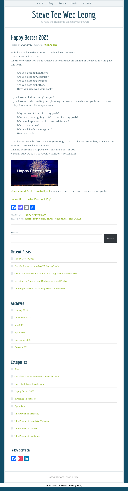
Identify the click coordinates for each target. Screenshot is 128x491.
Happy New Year (43, 218)
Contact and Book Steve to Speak (30, 190)
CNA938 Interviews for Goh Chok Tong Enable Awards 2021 (46, 273)
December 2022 (23, 317)
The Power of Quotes (26, 428)
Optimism (20, 406)
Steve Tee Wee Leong (64, 14)
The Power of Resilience (27, 436)
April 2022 (20, 332)
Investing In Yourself (25, 398)
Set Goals (75, 218)
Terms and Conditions (56, 485)
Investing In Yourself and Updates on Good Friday (41, 281)
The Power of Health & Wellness (32, 421)
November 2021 (23, 340)
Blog (17, 369)
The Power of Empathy (27, 413)
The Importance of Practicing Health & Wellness (40, 288)
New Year (60, 218)
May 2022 (19, 325)
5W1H (28, 218)
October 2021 (21, 347)
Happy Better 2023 (30, 37)
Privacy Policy (76, 485)
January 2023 (21, 310)
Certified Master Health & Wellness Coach (37, 266)
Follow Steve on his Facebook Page (31, 199)
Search (14, 232)
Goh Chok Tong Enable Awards (31, 384)
